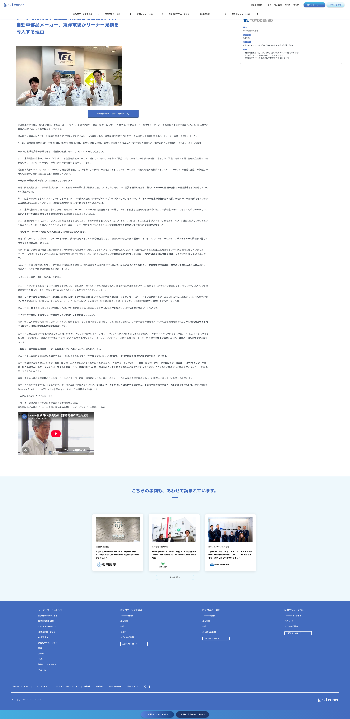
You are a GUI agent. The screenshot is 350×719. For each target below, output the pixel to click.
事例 (270, 4)
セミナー (297, 4)
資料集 (287, 4)
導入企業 (278, 4)
